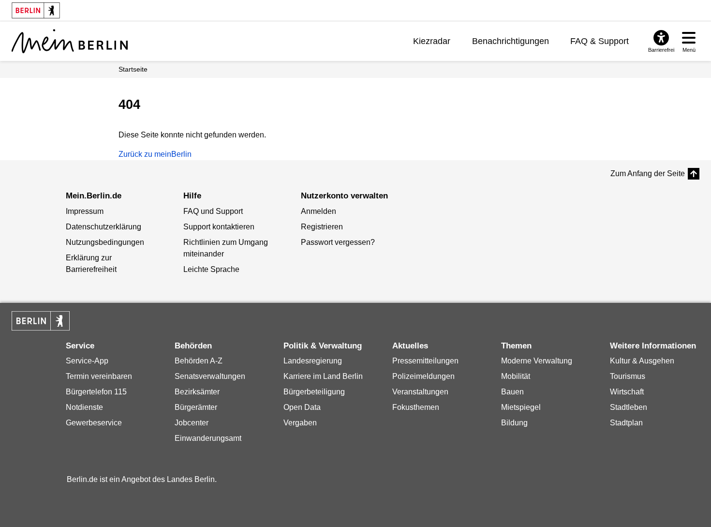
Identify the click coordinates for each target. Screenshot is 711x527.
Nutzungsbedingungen (105, 242)
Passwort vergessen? (338, 242)
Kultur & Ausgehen (642, 361)
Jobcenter (191, 423)
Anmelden (318, 211)
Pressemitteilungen (425, 361)
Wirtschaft (627, 392)
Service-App (87, 361)
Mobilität (515, 376)
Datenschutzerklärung (103, 227)
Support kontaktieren (218, 227)
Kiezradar (431, 41)
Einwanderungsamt (208, 438)
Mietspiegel (521, 407)
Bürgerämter (196, 407)
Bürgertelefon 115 (96, 392)
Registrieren (322, 227)
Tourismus (627, 376)
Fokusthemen (415, 407)
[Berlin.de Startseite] (41, 321)
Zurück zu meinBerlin (155, 154)
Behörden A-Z (198, 361)
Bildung (514, 423)
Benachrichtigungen (510, 41)
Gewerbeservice (94, 423)
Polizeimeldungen (423, 376)
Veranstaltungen (420, 392)
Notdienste (84, 407)
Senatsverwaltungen (210, 376)
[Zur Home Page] (70, 41)
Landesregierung (312, 361)
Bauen (512, 392)
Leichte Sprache (211, 269)
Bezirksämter (197, 392)
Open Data (302, 407)
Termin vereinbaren (99, 376)
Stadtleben (628, 407)
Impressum (85, 211)
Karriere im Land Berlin (323, 376)
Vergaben (300, 423)
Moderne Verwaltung (536, 361)
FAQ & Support (599, 41)
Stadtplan (626, 423)
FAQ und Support (213, 211)
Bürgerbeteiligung (314, 392)
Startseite (133, 69)
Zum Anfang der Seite (647, 173)
